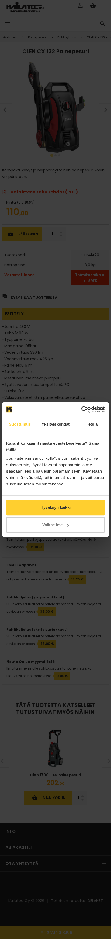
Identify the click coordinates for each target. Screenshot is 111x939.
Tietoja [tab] (91, 424)
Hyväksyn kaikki (55, 507)
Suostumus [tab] (20, 424)
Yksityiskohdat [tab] (55, 424)
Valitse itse (52, 525)
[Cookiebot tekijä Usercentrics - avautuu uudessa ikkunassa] (81, 409)
